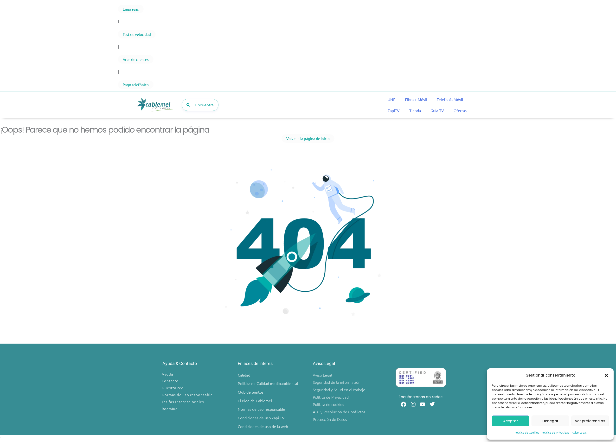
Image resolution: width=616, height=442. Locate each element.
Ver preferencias (590, 420)
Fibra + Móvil (416, 99)
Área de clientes (136, 59)
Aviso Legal (579, 432)
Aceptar (510, 420)
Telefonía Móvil (450, 99)
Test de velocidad (137, 34)
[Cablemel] (155, 105)
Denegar (550, 420)
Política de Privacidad (555, 432)
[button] (606, 375)
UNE (391, 99)
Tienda (415, 110)
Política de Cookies (526, 432)
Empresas (131, 9)
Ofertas (460, 110)
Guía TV (437, 110)
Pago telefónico (136, 84)
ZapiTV (394, 110)
